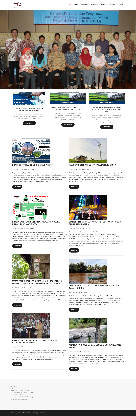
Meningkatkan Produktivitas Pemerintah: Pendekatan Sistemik (35, 341)
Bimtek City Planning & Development (32, 165)
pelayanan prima (98, 231)
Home (69, 5)
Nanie (21, 228)
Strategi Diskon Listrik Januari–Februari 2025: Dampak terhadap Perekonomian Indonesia (37, 282)
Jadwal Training (34, 169)
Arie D (21, 287)
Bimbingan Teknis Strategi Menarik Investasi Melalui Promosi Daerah (36, 222)
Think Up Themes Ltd (24, 413)
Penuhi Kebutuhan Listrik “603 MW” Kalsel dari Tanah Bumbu (94, 286)
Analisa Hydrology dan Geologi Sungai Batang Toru (95, 346)
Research (104, 5)
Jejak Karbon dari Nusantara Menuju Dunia (92, 165)
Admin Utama (23, 169)
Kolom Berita (85, 169)
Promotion (94, 5)
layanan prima (75, 231)
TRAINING (112, 5)
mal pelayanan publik (86, 231)
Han (77, 169)
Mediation (84, 5)
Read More (28, 123)
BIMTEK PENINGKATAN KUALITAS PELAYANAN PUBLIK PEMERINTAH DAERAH (95, 222)
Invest (76, 5)
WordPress (41, 413)
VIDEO (121, 5)
